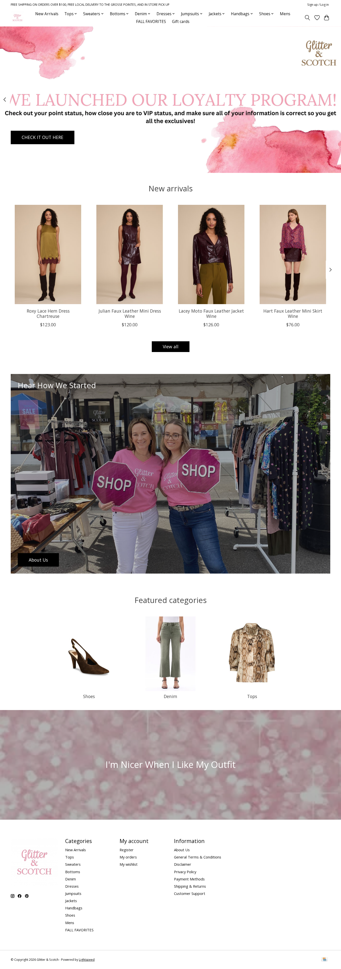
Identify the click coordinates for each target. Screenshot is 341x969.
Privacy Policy (185, 871)
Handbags (73, 907)
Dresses (72, 886)
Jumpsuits (73, 893)
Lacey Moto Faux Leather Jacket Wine (211, 313)
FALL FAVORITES (151, 21)
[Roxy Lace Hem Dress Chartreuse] (48, 254)
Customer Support (189, 893)
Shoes (89, 696)
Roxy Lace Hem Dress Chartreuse (48, 313)
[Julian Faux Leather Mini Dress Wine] (129, 254)
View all (170, 347)
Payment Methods (189, 878)
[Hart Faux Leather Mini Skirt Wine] (293, 254)
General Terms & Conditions (197, 856)
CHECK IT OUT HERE (42, 137)
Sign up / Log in (318, 4)
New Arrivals (46, 13)
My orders (128, 856)
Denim (170, 696)
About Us (182, 849)
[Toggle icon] (307, 17)
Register (127, 849)
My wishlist (129, 864)
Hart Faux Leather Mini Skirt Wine (292, 313)
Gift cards (180, 21)
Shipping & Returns (190, 886)
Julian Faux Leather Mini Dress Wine (130, 313)
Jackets (71, 900)
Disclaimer (182, 864)
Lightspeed (87, 960)
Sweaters (73, 864)
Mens (285, 13)
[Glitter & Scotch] (17, 17)
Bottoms (72, 871)
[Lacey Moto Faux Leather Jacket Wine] (211, 254)
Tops (252, 696)
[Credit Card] (324, 959)
